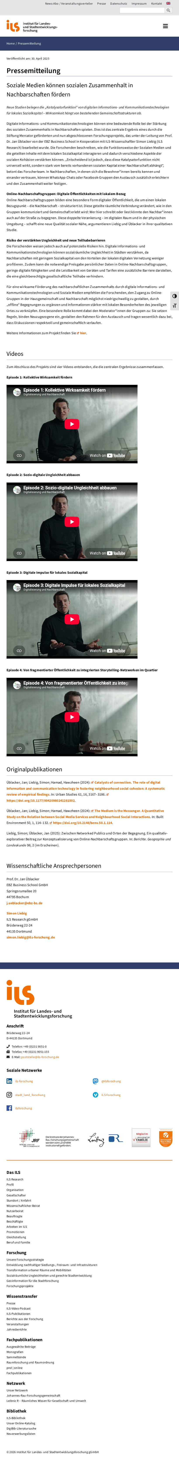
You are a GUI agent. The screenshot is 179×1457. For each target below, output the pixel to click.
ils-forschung (24, 1081)
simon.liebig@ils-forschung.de (31, 937)
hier (83, 333)
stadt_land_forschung (30, 1095)
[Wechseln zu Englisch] (168, 3)
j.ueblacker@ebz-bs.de (24, 903)
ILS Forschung (111, 1095)
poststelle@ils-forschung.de (40, 1057)
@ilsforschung (111, 1081)
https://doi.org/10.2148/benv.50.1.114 (82, 822)
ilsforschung (23, 1108)
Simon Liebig (17, 913)
